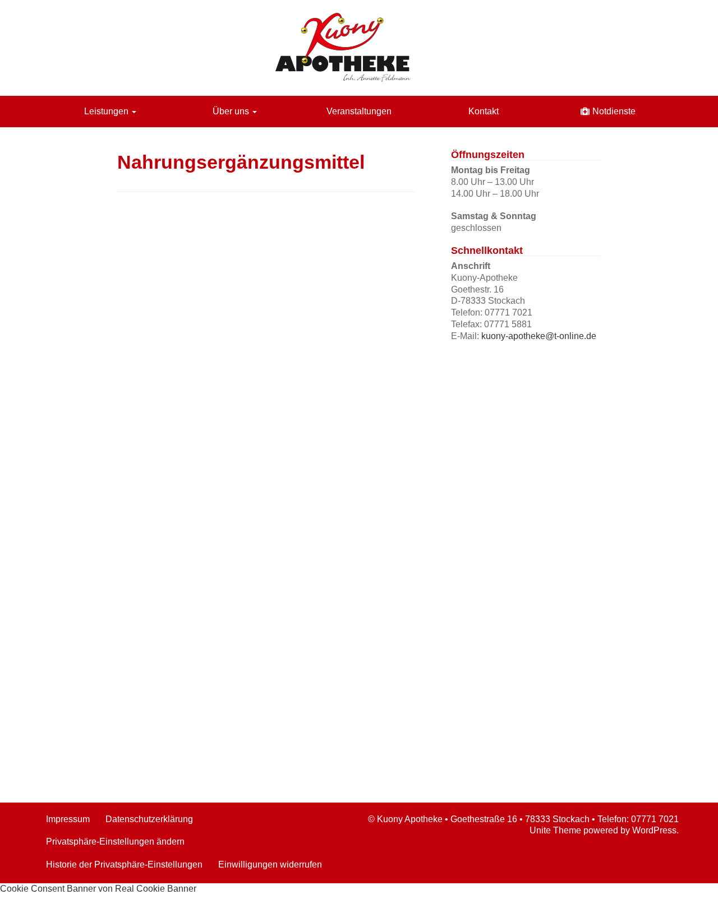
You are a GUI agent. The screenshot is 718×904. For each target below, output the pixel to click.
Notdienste (614, 111)
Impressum (68, 819)
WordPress (654, 830)
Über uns (232, 111)
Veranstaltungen (359, 111)
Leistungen (107, 111)
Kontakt (483, 111)
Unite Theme (555, 830)
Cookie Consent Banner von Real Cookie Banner (98, 888)
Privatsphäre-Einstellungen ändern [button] (115, 841)
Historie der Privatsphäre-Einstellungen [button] (124, 864)
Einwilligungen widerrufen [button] (270, 864)
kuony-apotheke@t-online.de (538, 336)
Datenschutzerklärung (149, 819)
